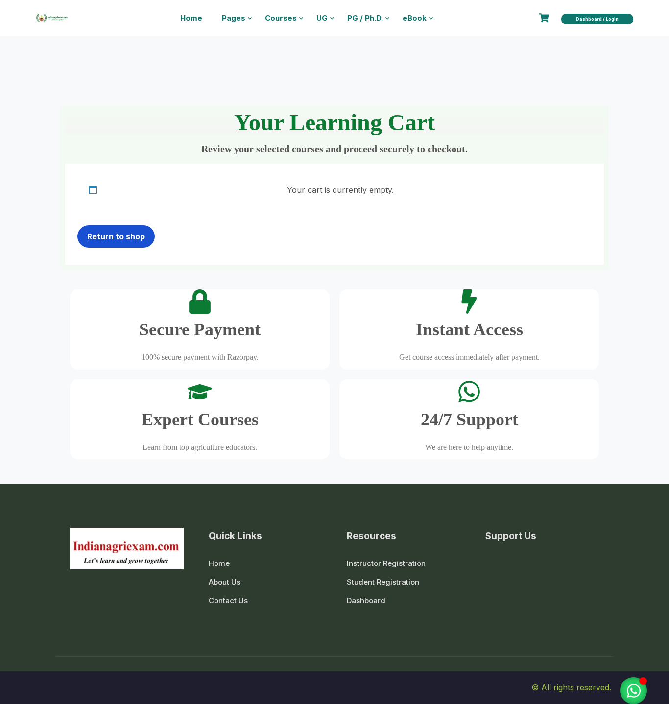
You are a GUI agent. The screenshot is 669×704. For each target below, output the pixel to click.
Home (191, 18)
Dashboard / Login (597, 19)
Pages (233, 18)
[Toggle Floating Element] (633, 690)
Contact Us (228, 600)
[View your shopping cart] (545, 18)
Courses (281, 18)
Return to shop (116, 236)
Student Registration (383, 582)
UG (322, 18)
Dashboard (366, 600)
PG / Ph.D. (365, 18)
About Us (224, 582)
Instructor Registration (386, 563)
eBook (415, 18)
